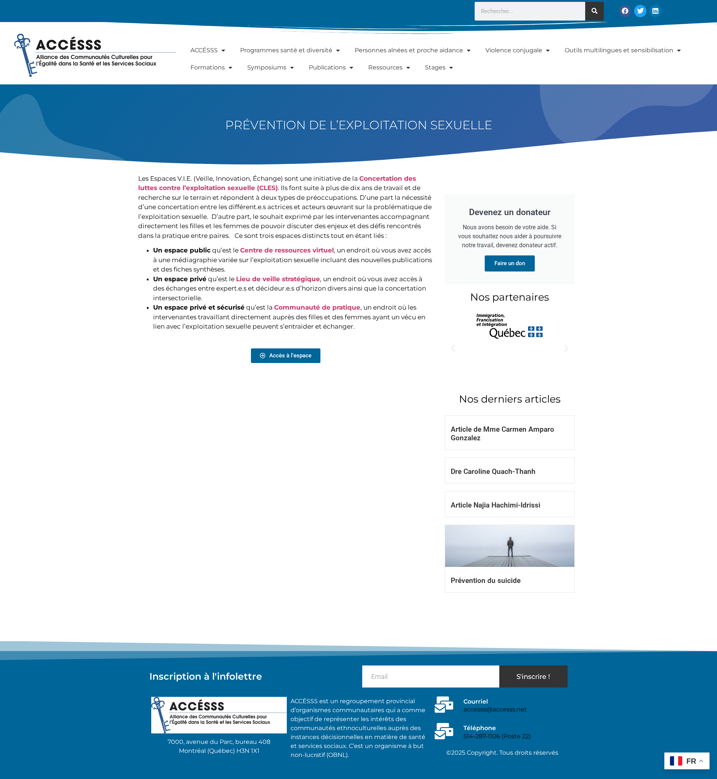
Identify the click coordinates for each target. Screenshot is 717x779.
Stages (435, 67)
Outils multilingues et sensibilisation (619, 50)
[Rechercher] (594, 11)
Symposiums (266, 67)
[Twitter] (640, 11)
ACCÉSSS (204, 50)
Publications (327, 67)
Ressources (385, 67)
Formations (207, 67)
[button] (453, 348)
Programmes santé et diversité (286, 50)
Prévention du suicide (486, 580)
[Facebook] (625, 11)
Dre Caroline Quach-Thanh (493, 471)
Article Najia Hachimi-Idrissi (495, 505)
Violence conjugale (513, 50)
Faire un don (509, 263)
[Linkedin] (655, 11)
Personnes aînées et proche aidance (409, 50)
